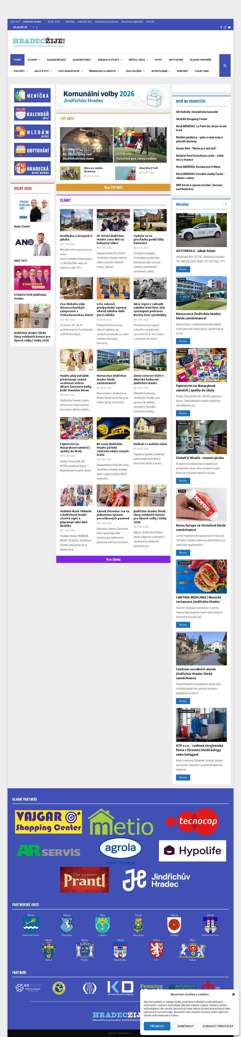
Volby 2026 (202, 71)
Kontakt (150, 21)
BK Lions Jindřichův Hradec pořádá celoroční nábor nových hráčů (113, 450)
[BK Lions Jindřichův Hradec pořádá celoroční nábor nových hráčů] (113, 428)
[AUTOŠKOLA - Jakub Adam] (201, 230)
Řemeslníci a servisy (102, 71)
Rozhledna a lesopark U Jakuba (76, 237)
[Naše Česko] (32, 209)
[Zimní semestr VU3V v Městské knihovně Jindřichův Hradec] (150, 360)
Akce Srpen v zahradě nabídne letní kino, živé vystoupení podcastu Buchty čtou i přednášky (150, 310)
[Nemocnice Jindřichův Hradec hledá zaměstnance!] (113, 360)
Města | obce (137, 59)
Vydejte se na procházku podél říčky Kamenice (149, 239)
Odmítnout (185, 1026)
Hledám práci (82, 59)
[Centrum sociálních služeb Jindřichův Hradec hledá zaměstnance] (201, 649)
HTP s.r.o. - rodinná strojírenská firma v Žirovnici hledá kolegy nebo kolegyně (199, 750)
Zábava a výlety (108, 59)
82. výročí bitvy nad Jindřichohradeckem (78, 157)
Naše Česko (22, 226)
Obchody (183, 351)
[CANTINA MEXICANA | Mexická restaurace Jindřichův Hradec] (201, 577)
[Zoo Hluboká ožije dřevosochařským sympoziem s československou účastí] (76, 288)
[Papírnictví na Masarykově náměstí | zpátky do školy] (76, 428)
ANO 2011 (20, 260)
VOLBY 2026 (23, 188)
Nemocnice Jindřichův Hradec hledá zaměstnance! (111, 379)
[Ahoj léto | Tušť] (125, 173)
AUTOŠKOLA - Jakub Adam (195, 251)
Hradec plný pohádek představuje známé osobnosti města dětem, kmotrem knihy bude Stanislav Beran (75, 383)
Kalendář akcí (85, 21)
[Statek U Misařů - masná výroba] (201, 437)
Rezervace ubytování (132, 21)
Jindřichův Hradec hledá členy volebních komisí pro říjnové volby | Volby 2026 (150, 517)
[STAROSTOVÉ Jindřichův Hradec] (32, 278)
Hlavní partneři (200, 59)
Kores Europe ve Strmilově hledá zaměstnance (201, 528)
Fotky (158, 59)
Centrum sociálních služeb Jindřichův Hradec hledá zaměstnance (196, 674)
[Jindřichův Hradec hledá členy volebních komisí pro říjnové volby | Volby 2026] (150, 495)
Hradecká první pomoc (106, 21)
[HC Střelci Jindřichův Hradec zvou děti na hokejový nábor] (113, 220)
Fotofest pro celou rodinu (136, 159)
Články (32, 59)
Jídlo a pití (41, 71)
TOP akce (67, 118)
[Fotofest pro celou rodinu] (140, 144)
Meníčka (70, 21)
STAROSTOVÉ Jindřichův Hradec (30, 296)
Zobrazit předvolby (218, 1026)
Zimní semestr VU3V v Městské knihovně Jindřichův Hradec (149, 379)
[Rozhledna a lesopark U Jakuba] (76, 220)
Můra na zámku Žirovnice (93, 170)
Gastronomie (185, 563)
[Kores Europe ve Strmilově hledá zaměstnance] (201, 505)
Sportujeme (159, 71)
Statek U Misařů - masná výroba (200, 458)
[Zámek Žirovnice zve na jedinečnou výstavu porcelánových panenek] (113, 495)
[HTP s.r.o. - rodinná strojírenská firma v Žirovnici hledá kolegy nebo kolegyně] (201, 725)
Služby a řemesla (186, 216)
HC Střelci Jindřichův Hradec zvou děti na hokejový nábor (110, 239)
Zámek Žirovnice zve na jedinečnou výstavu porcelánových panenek (113, 515)
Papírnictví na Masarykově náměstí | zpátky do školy (75, 448)
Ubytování (176, 59)
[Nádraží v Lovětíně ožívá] (150, 428)
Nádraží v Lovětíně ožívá (150, 444)
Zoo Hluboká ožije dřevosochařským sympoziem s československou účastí (76, 310)
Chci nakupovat (69, 71)
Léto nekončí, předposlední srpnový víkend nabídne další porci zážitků (111, 310)
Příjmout (157, 1026)
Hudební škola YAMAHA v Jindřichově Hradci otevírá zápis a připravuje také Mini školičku (76, 518)
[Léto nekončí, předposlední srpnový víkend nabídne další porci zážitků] (113, 288)
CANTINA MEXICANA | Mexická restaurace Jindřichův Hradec (198, 600)
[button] (233, 994)
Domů (17, 59)
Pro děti (19, 71)
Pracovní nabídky (186, 711)
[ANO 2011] (32, 244)
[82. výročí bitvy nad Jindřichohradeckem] (86, 144)
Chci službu (134, 71)
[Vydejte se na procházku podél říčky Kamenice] (150, 220)
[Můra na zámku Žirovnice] (70, 173)
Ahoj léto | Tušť (148, 168)
